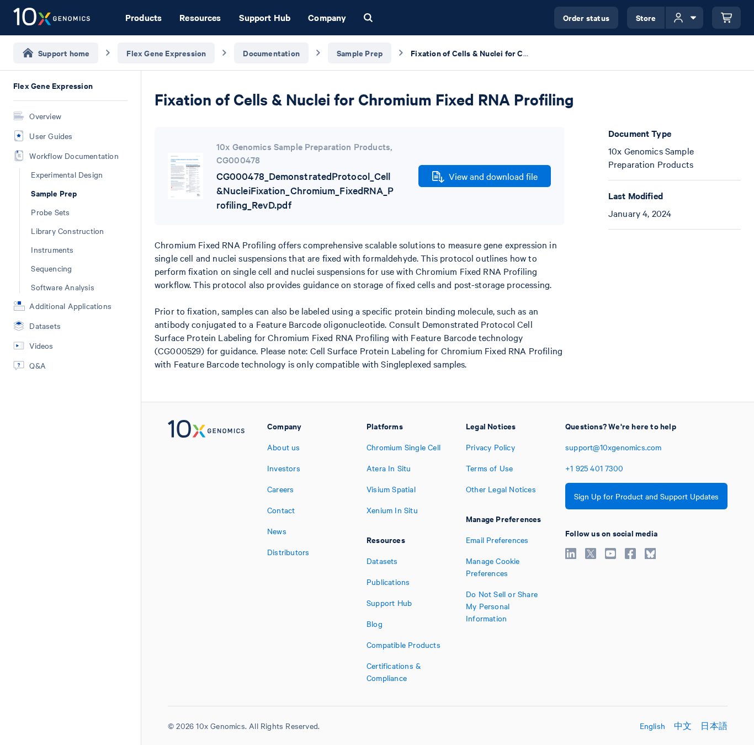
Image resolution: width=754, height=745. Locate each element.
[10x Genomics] (206, 552)
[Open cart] (726, 18)
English (652, 725)
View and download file (493, 176)
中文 (683, 725)
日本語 (714, 725)
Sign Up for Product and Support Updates (646, 496)
